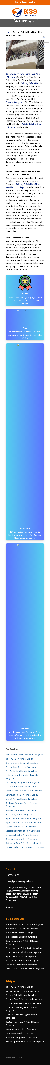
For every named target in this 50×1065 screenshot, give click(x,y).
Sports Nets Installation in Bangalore (23, 831)
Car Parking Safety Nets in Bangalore (22, 782)
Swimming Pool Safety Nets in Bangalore (25, 843)
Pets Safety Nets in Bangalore (19, 814)
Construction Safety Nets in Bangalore (23, 795)
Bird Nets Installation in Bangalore (22, 763)
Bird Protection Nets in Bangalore (21, 771)
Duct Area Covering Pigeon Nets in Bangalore (22, 1016)
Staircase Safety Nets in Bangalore (21, 839)
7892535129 (13, 875)
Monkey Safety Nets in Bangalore (21, 810)
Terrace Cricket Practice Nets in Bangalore (25, 847)
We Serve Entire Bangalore (25, 2)
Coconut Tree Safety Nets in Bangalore (24, 791)
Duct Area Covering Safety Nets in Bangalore (21, 805)
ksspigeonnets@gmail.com (20, 881)
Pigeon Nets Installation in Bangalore (23, 822)
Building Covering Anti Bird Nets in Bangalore (22, 777)
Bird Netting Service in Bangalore (21, 767)
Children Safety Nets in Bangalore (21, 786)
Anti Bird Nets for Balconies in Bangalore (24, 755)
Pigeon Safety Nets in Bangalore (21, 827)
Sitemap (9, 907)
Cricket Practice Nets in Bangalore (21, 799)
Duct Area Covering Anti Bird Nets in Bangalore (22, 1024)
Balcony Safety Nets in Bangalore (21, 759)
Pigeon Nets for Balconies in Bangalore (24, 818)
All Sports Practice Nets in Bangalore (23, 835)
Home (8, 32)
